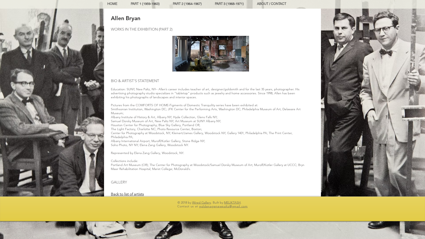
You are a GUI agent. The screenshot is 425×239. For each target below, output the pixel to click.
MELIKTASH (232, 202)
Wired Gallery (201, 202)
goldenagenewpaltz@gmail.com (223, 206)
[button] (148, 3)
